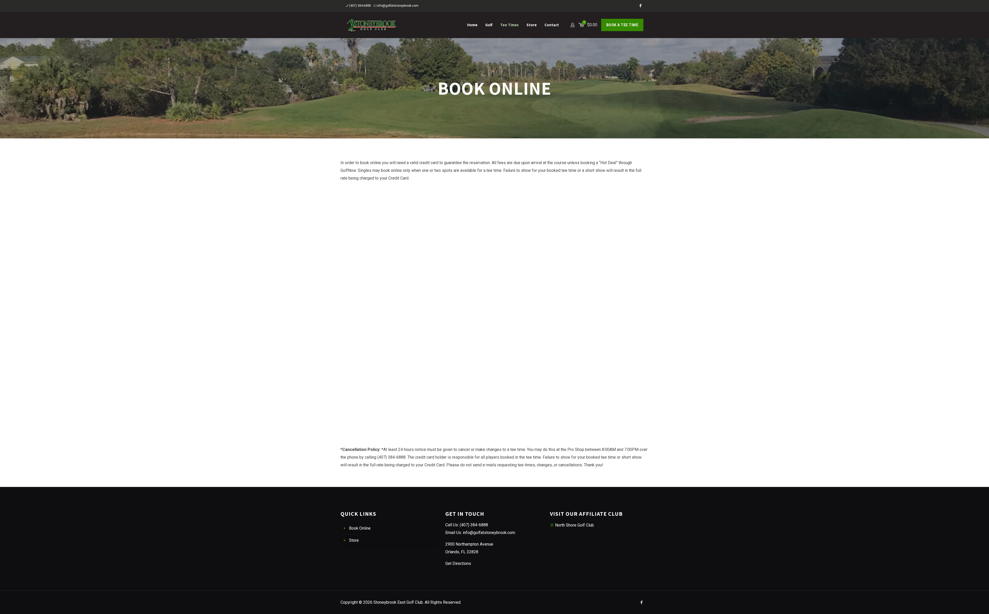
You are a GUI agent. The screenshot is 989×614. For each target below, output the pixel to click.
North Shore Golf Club (574, 525)
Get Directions (458, 563)
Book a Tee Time (622, 25)
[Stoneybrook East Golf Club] (371, 25)
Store (354, 540)
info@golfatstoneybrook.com (398, 5)
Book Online (360, 528)
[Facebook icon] (640, 5)
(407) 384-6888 (360, 5)
